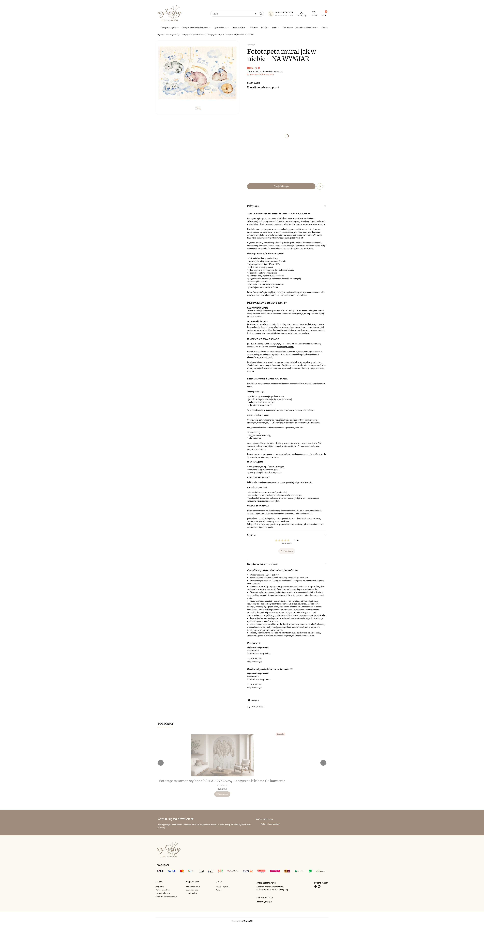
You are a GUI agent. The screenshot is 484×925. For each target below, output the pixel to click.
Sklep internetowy (241, 921)
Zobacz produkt (222, 794)
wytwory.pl (251, 44)
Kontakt (218, 890)
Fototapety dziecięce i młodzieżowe (193, 35)
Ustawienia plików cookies (165, 896)
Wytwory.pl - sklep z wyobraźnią (168, 35)
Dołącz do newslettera (270, 824)
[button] (261, 14)
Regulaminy (160, 886)
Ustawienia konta (192, 890)
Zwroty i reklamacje (163, 893)
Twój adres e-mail (264, 819)
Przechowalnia (191, 893)
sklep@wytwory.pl (254, 661)
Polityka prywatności (163, 890)
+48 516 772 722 (284, 12)
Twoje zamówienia (193, 886)
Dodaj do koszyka (281, 186)
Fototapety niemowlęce (214, 35)
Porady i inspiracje (222, 886)
